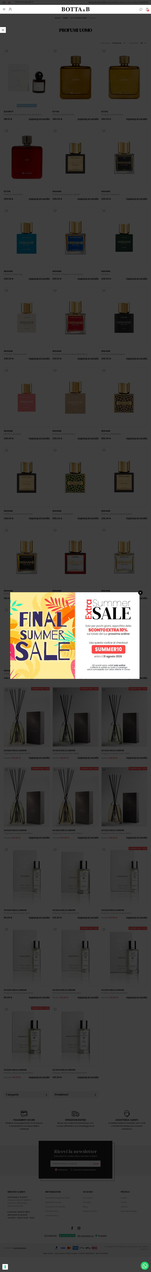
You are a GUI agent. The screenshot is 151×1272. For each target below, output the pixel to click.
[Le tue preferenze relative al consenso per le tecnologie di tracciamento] (5, 1267)
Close (140, 592)
